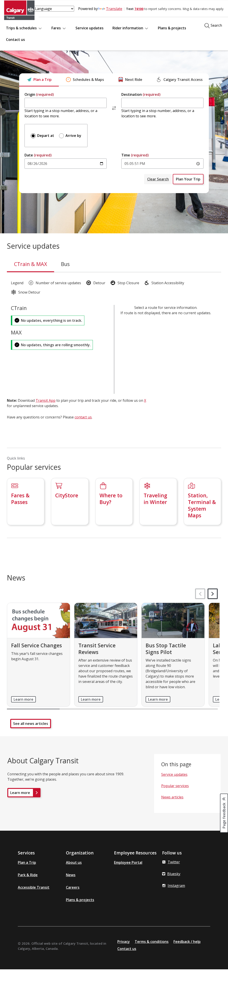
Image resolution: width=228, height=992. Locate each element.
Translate (114, 8)
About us (74, 862)
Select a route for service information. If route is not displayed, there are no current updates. (165, 310)
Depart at (45, 135)
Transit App (45, 400)
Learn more (23, 699)
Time (135, 155)
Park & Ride (28, 874)
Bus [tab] (65, 264)
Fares (56, 28)
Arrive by (73, 135)
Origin (39, 94)
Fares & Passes (20, 499)
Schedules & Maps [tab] (88, 79)
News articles (172, 797)
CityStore (66, 495)
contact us (83, 417)
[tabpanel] (114, 139)
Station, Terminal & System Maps (202, 505)
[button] (213, 593)
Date (38, 155)
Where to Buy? (111, 499)
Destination (141, 94)
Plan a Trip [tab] (42, 79)
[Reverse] (114, 108)
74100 (138, 9)
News (70, 874)
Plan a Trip (27, 862)
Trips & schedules (22, 28)
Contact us (15, 39)
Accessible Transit (33, 887)
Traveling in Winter (155, 499)
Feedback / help (187, 941)
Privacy (123, 941)
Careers (72, 887)
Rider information (128, 28)
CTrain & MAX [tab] (30, 264)
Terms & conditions (152, 941)
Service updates (89, 28)
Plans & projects (172, 28)
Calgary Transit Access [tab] (183, 79)
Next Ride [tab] (133, 79)
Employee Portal (128, 862)
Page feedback (224, 815)
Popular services (175, 785)
